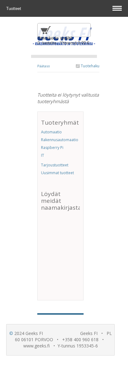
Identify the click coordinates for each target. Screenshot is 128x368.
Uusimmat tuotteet (57, 172)
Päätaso (43, 66)
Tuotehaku (89, 66)
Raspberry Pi (52, 147)
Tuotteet (14, 8)
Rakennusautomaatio (59, 139)
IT (42, 155)
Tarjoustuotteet (54, 165)
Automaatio (51, 132)
